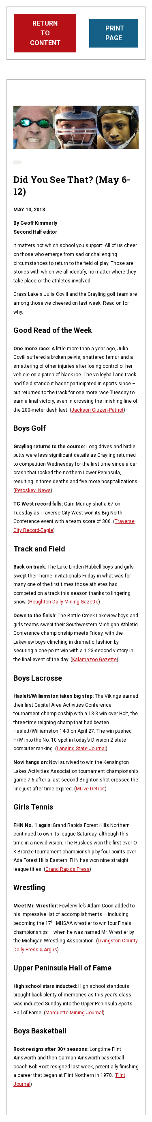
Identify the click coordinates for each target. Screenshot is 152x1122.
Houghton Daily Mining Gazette (63, 602)
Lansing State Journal (81, 748)
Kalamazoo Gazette (94, 659)
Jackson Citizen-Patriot (97, 410)
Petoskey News (33, 490)
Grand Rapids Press (67, 869)
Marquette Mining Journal (74, 1013)
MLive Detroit (90, 789)
